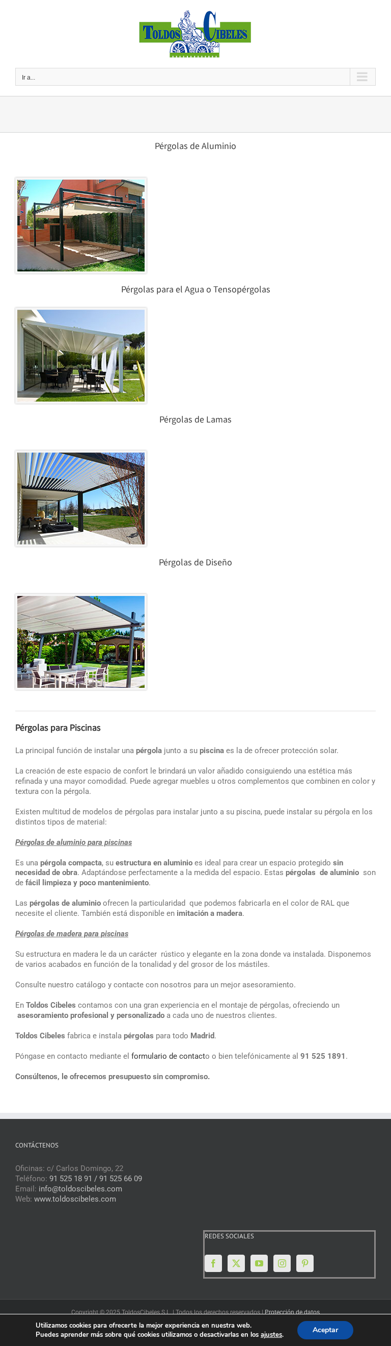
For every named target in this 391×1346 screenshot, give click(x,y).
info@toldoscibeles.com (80, 1188)
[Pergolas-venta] (81, 456)
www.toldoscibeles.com (75, 1199)
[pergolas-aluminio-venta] (81, 183)
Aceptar (325, 1330)
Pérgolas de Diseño (195, 563)
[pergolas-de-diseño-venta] (81, 599)
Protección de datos (292, 1312)
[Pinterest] (305, 1263)
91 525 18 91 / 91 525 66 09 (95, 1178)
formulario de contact (168, 1056)
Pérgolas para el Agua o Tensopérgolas (195, 290)
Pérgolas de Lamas (195, 420)
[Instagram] (282, 1263)
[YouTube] (259, 1263)
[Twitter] (236, 1263)
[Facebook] (213, 1263)
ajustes (271, 1334)
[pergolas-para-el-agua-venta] (81, 313)
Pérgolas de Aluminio (195, 147)
